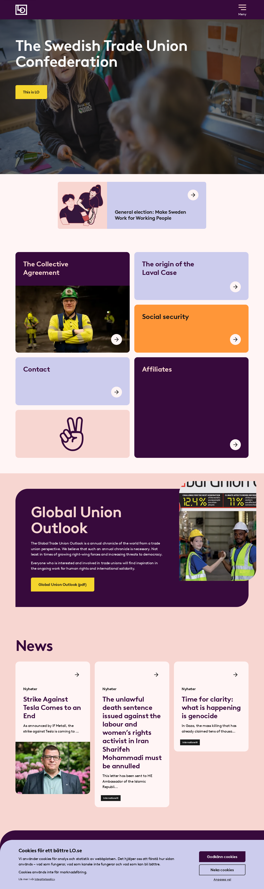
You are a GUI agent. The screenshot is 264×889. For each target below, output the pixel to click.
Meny (242, 14)
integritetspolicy (45, 879)
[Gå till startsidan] (21, 10)
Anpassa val (222, 879)
